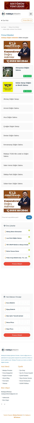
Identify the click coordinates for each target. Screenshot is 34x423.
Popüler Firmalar (7, 375)
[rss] (7, 404)
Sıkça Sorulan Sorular (25, 378)
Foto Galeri (5, 380)
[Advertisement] (17, 281)
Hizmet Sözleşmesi (24, 380)
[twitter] (4, 404)
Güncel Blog (5, 378)
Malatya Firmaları (7, 370)
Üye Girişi (5, 20)
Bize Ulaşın (5, 400)
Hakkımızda (5, 397)
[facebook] (1, 404)
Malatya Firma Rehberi (14, 27)
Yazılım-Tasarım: (12, 415)
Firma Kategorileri (7, 373)
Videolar (4, 383)
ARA (29, 217)
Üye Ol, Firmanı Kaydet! (26, 373)
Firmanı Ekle (26, 20)
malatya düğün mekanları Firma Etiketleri (12, 29)
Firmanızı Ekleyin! (17, 263)
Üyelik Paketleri (23, 375)
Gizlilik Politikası (24, 383)
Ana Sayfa (3, 27)
